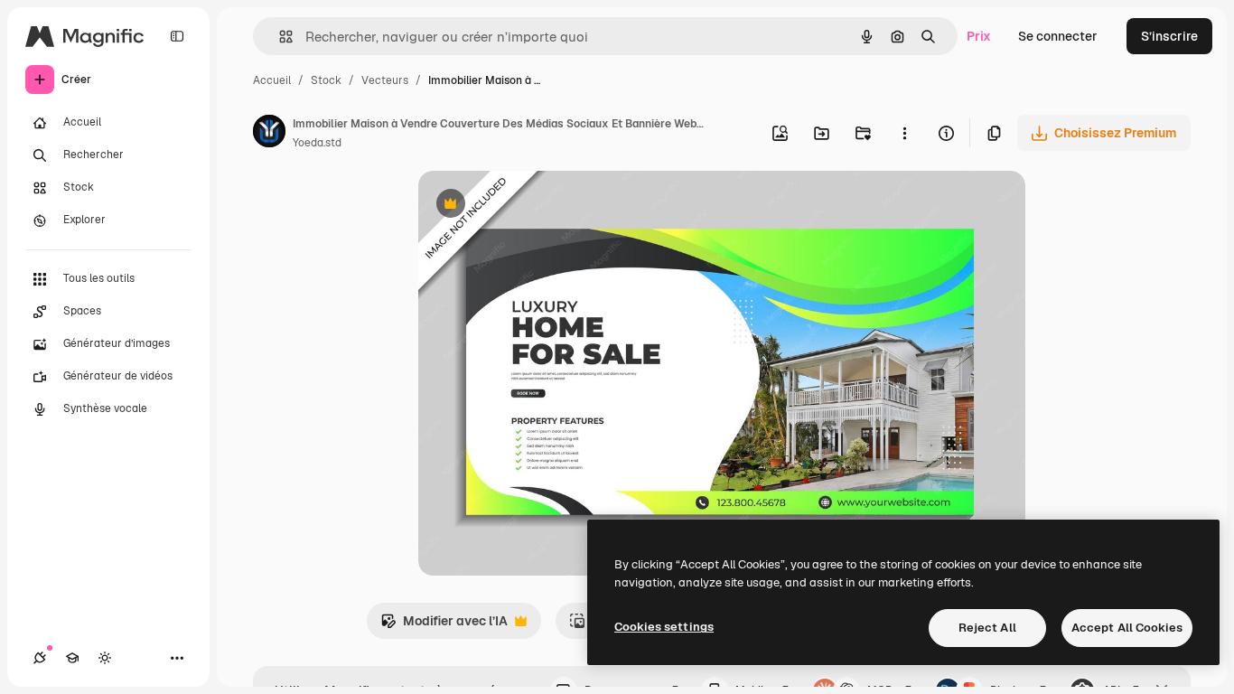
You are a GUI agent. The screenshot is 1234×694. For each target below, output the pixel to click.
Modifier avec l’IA (444, 626)
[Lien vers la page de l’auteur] (269, 134)
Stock (326, 80)
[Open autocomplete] (279, 36)
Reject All (987, 627)
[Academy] (72, 657)
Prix (979, 36)
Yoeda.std (317, 143)
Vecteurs (384, 80)
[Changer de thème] (104, 657)
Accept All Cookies (1127, 627)
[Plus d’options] (904, 133)
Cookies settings (664, 626)
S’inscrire (1169, 36)
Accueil (272, 80)
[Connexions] (39, 657)
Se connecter (1058, 36)
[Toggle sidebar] (177, 36)
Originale (537, 205)
